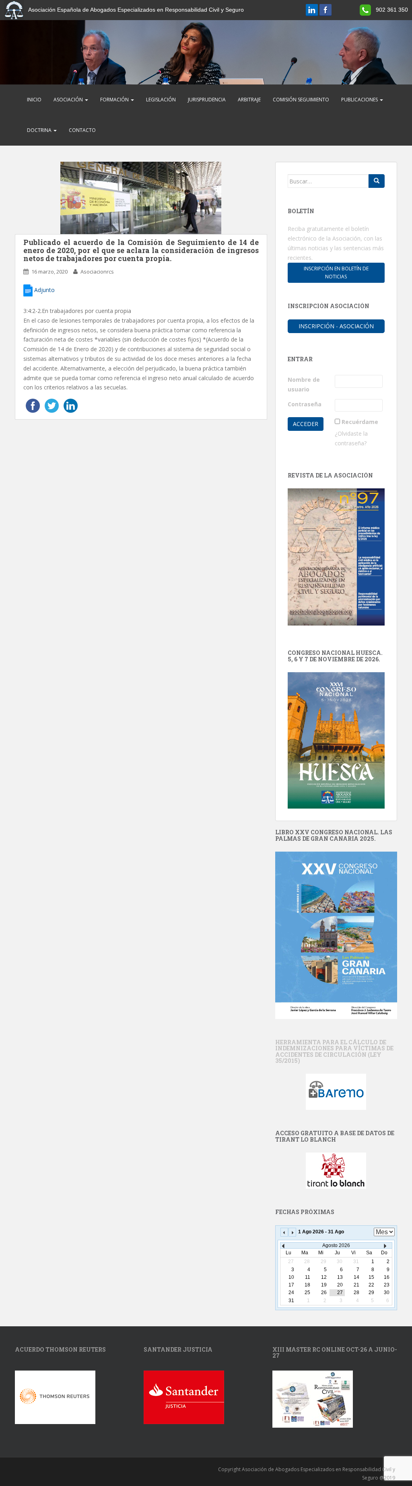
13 (340, 1277)
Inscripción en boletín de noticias (336, 272)
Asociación (69, 99)
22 (371, 1285)
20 (340, 1285)
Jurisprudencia (207, 99)
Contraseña (304, 404)
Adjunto (44, 290)
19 (324, 1285)
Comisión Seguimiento (301, 99)
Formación (115, 99)
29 (371, 1292)
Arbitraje (249, 99)
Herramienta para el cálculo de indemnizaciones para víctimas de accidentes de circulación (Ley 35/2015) (334, 1051)
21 (356, 1285)
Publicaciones (360, 99)
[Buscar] (377, 181)
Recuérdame (360, 422)
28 (356, 1292)
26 (324, 1292)
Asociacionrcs (97, 271)
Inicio (34, 99)
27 (340, 1292)
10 (291, 1277)
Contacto (82, 130)
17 (291, 1285)
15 (371, 1277)
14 (356, 1277)
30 (386, 1292)
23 (386, 1285)
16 (386, 1277)
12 (324, 1277)
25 (307, 1292)
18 (307, 1285)
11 (307, 1277)
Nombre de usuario (304, 384)
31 (291, 1300)
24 (291, 1292)
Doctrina (40, 130)
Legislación (161, 99)
